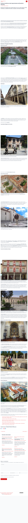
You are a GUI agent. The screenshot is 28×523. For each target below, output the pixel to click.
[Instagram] (21, 492)
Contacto (11, 493)
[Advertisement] (14, 15)
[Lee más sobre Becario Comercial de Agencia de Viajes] (7, 448)
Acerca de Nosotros (4, 492)
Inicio (0, 492)
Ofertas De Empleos (4, 439)
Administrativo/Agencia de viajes (19, 449)
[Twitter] (2, 428)
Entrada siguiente (25, 431)
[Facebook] (20, 492)
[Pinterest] (22, 492)
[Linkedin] (5, 428)
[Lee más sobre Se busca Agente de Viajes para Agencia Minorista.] (20, 437)
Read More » (15, 446)
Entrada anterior (3, 431)
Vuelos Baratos (11, 439)
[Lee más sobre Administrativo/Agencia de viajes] (18, 448)
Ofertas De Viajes (8, 439)
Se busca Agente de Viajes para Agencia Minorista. (19, 439)
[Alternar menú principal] (26, 1)
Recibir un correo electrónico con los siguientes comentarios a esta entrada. (10, 475)
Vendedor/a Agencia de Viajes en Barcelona (7, 438)
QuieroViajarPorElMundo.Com (7, 494)
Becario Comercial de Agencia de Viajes (7, 450)
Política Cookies (9, 492)
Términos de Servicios (6, 493)
